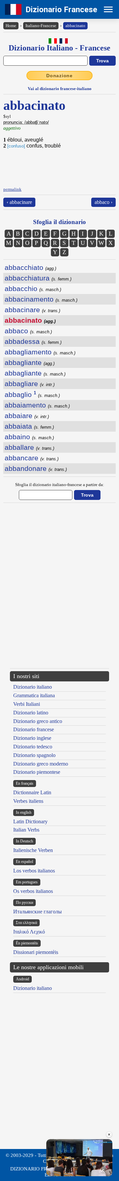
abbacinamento (41, 299)
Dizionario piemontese (36, 772)
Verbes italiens (28, 801)
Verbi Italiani (26, 704)
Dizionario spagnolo (34, 755)
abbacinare (32, 309)
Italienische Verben (33, 850)
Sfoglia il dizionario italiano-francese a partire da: (59, 484)
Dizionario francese (33, 729)
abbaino (29, 437)
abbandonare (36, 468)
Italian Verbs (26, 830)
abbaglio (32, 394)
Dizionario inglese (32, 738)
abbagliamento (40, 352)
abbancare (32, 458)
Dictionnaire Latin (32, 792)
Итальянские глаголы (37, 911)
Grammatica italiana (34, 695)
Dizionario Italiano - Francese (59, 48)
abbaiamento (37, 405)
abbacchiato (30, 267)
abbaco (28, 331)
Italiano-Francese (40, 25)
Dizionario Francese (61, 9)
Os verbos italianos (33, 891)
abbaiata (29, 426)
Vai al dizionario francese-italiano (60, 88)
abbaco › (103, 202)
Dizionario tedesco (32, 746)
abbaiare (27, 415)
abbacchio (33, 288)
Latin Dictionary (30, 821)
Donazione (59, 75)
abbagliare (30, 383)
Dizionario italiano (32, 687)
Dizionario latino (30, 712)
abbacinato (75, 25)
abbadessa (33, 341)
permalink (12, 189)
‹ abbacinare (19, 202)
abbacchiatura (38, 278)
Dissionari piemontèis (35, 952)
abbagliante (30, 362)
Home (11, 25)
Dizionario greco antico (37, 721)
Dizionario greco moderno (40, 764)
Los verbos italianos (34, 870)
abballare (29, 447)
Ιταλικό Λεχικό (29, 932)
